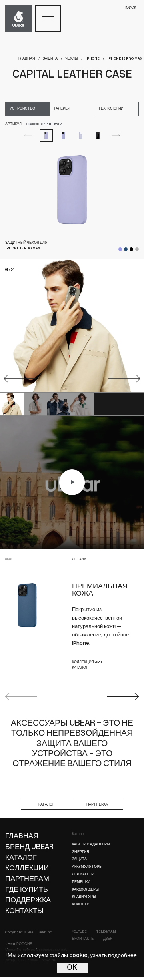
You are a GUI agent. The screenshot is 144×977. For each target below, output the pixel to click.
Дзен (108, 939)
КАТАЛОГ (80, 668)
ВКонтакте (83, 939)
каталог (46, 804)
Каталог (78, 834)
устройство (22, 108)
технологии (110, 108)
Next (123, 696)
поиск (130, 8)
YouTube (79, 931)
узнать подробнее (113, 956)
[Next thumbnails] (115, 135)
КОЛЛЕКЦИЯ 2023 (87, 662)
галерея (62, 108)
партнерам (97, 804)
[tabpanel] (72, 190)
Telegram (106, 931)
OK (72, 968)
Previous (21, 696)
